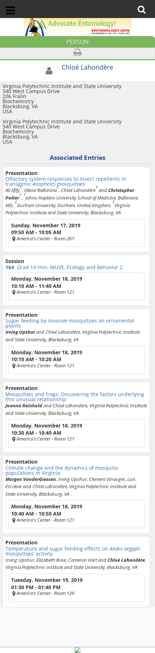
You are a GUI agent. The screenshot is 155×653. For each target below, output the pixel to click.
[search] (144, 4)
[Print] (77, 53)
